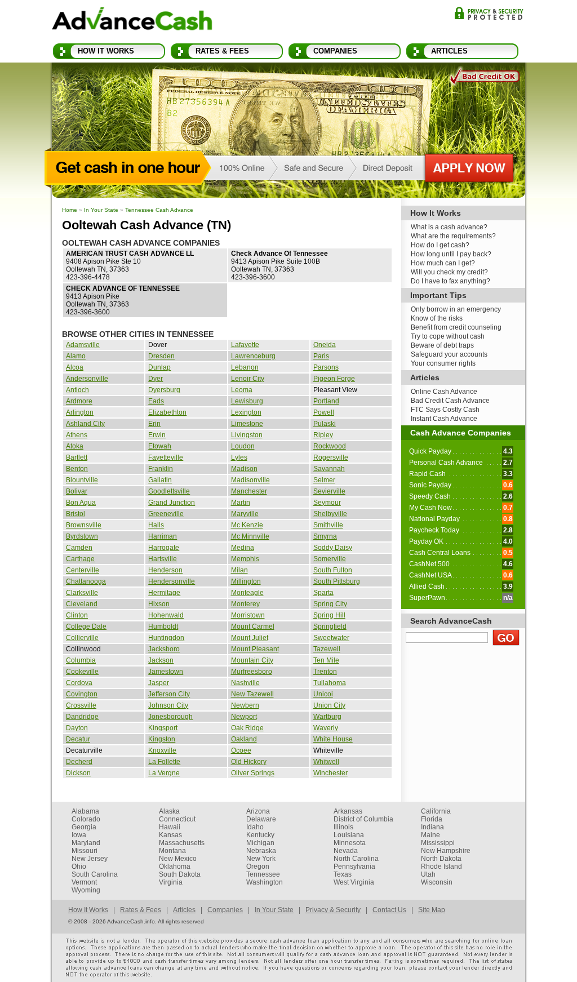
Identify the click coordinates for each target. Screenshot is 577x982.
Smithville (328, 525)
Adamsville (83, 345)
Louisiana (349, 835)
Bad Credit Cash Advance (450, 401)
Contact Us (389, 910)
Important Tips (438, 295)
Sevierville (329, 491)
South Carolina (95, 874)
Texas (343, 874)
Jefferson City (169, 694)
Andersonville (87, 379)
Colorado (86, 819)
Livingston (247, 435)
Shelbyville (330, 514)
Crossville (81, 705)
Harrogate (163, 548)
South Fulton (332, 570)
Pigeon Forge (334, 379)
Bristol (75, 514)
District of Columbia (363, 819)
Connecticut (177, 819)
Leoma (241, 390)
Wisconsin (436, 882)
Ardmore (79, 401)
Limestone (247, 424)
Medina (242, 548)
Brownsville (83, 525)
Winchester (330, 773)
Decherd (79, 762)
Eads (156, 401)
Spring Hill (329, 615)
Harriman (162, 536)
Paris (321, 356)
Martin (240, 502)
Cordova (79, 683)
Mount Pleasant (255, 649)
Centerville (82, 570)
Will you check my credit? (449, 272)
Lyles (239, 457)
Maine (430, 835)
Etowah (159, 446)
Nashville (245, 683)
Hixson (159, 604)
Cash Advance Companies (460, 432)
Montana (172, 851)
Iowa (79, 835)
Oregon (257, 866)
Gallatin (160, 480)
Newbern (245, 705)
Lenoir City (247, 379)
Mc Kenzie (247, 525)
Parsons (326, 367)
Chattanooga (86, 581)
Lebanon (245, 367)
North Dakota (441, 859)
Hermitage (164, 593)
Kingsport (162, 728)
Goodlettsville (169, 491)
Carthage (80, 559)
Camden (79, 548)
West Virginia (354, 882)
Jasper (158, 683)
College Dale (86, 626)
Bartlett (76, 457)
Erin (154, 424)
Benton (77, 469)
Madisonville (250, 480)
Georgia (84, 827)
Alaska (169, 811)
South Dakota (180, 874)
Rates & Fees (222, 51)
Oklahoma (174, 866)
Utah (428, 874)
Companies (335, 51)
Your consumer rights (443, 363)
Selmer (324, 480)
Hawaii (169, 827)
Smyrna (325, 536)
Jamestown (165, 672)
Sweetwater (331, 638)
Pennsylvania (354, 866)
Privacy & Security (489, 13)
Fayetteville (165, 457)
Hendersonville (171, 581)
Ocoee (241, 750)
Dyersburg (164, 390)
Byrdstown (82, 536)
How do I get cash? (440, 245)
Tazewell (326, 649)
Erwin (157, 435)
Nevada (346, 851)
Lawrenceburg (253, 356)
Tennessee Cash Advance (159, 210)
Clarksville (82, 593)
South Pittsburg (336, 581)
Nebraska (261, 851)
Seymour (327, 502)
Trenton (325, 672)
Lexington (246, 412)
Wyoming (86, 890)
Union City (329, 705)
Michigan (260, 843)
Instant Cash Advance (444, 419)
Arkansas (348, 811)
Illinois (343, 827)
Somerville (329, 559)
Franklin (160, 469)
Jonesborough (170, 717)
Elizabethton (167, 412)
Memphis (245, 559)
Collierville (82, 638)
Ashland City (85, 424)
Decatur (78, 739)
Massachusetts (182, 843)
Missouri (84, 851)
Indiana (432, 827)
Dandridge (82, 717)
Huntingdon (166, 638)
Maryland (86, 843)
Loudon (243, 446)
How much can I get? (443, 263)
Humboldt (163, 626)
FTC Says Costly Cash (445, 410)
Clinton (77, 615)
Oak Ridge (247, 728)
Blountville (82, 480)
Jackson (161, 660)
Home (69, 210)
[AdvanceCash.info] (132, 20)
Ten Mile (326, 660)
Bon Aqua (81, 502)
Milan (239, 570)
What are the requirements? (453, 236)
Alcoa (74, 367)
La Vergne (164, 773)
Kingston (161, 739)
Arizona (258, 811)
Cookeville (82, 672)
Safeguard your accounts (449, 354)
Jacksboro (164, 649)
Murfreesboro (251, 672)
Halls (156, 525)
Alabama (85, 811)
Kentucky (260, 835)
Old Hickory (249, 762)
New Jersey (90, 859)
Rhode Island (441, 866)
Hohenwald (166, 615)
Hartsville (162, 559)
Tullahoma (329, 683)
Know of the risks (437, 318)
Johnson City (168, 705)
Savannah (329, 469)
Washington (264, 882)
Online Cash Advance (444, 392)
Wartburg (327, 717)
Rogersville (330, 457)
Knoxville (162, 750)
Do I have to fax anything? (450, 281)
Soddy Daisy (332, 548)
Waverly (325, 728)
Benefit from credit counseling (456, 327)
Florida (431, 819)
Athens (76, 435)
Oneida (324, 345)
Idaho (255, 827)
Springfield (330, 626)
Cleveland (81, 604)
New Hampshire (446, 851)
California (436, 811)
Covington (81, 694)
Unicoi (323, 694)
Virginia (171, 882)
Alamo (76, 356)
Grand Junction (171, 502)
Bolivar (76, 491)
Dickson (78, 773)
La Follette (164, 762)
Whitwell (326, 762)
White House (333, 739)
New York (261, 859)
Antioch (77, 390)
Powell (323, 412)
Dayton (77, 728)
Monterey (245, 604)
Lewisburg (247, 401)
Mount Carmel (252, 626)
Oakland (244, 739)
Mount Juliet (249, 638)
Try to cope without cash (448, 336)
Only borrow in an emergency (456, 309)
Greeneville (166, 514)
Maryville (245, 514)
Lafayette (245, 345)
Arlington (80, 412)
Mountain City (252, 660)
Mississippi (438, 843)
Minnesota (350, 843)
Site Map (431, 910)
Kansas (170, 835)
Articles (449, 51)
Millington (246, 581)
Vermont (84, 882)
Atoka (74, 446)
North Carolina (356, 859)
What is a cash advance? (449, 227)
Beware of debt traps (442, 345)
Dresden (161, 356)
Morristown (248, 615)
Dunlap (159, 367)
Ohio (79, 866)
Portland (326, 401)
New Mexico (178, 859)
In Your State (101, 210)
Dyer (155, 379)
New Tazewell (252, 694)
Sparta (323, 593)
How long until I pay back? (451, 254)
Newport (244, 717)
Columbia (81, 660)
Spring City (330, 604)
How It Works (106, 51)
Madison (244, 469)
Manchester (249, 491)
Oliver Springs (252, 773)
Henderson (165, 570)
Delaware (261, 819)
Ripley (323, 435)
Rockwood (329, 446)
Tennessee (263, 874)
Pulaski (324, 424)
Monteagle (247, 593)
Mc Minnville (250, 536)
